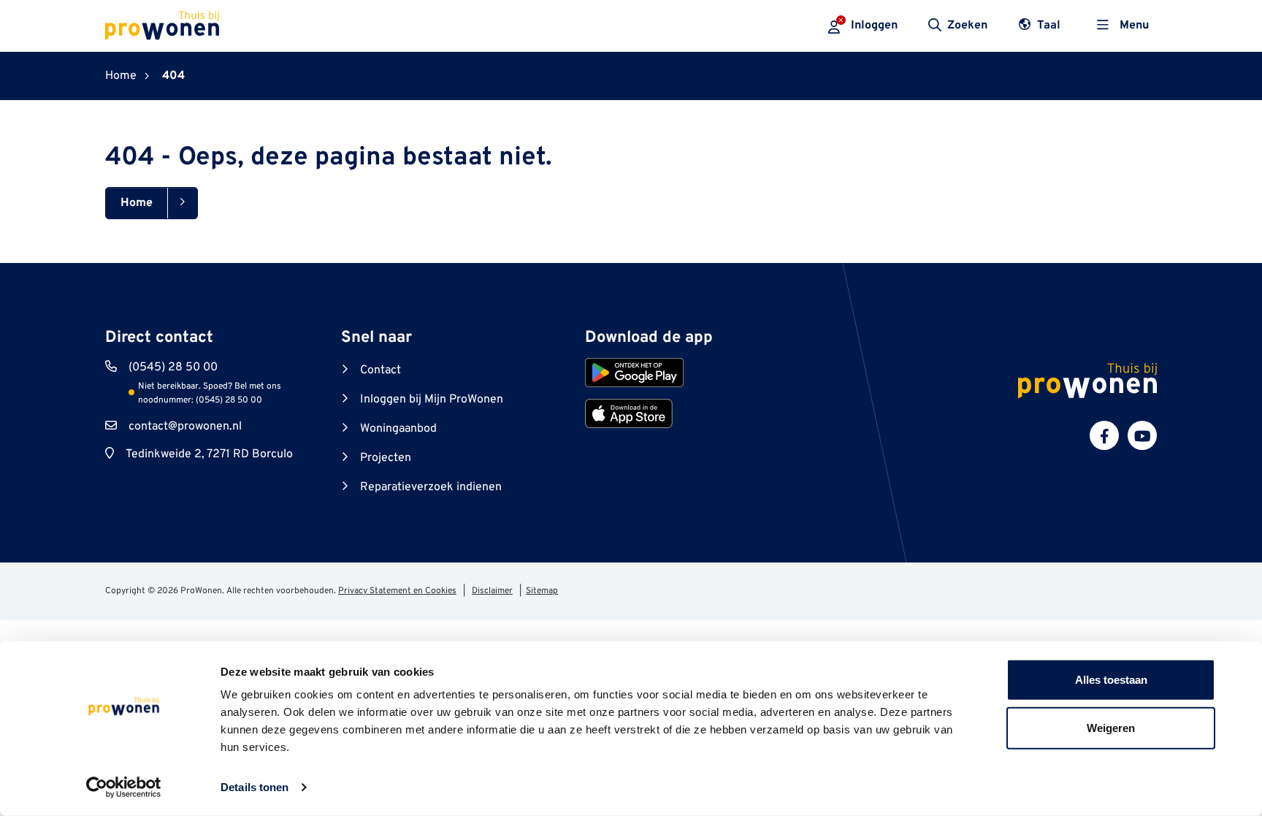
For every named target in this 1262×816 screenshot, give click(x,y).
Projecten (385, 458)
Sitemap (542, 591)
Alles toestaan (1111, 680)
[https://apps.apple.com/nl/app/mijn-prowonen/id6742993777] (629, 413)
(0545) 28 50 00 (173, 367)
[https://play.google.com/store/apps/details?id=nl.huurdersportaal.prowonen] (634, 372)
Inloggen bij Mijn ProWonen (431, 399)
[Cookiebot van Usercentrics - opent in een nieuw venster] (124, 787)
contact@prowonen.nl (185, 426)
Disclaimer (492, 591)
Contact (380, 370)
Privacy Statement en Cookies (397, 591)
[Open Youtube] (1142, 435)
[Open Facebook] (1104, 435)
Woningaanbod (398, 429)
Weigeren (1111, 727)
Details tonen (254, 787)
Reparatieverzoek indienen (431, 487)
